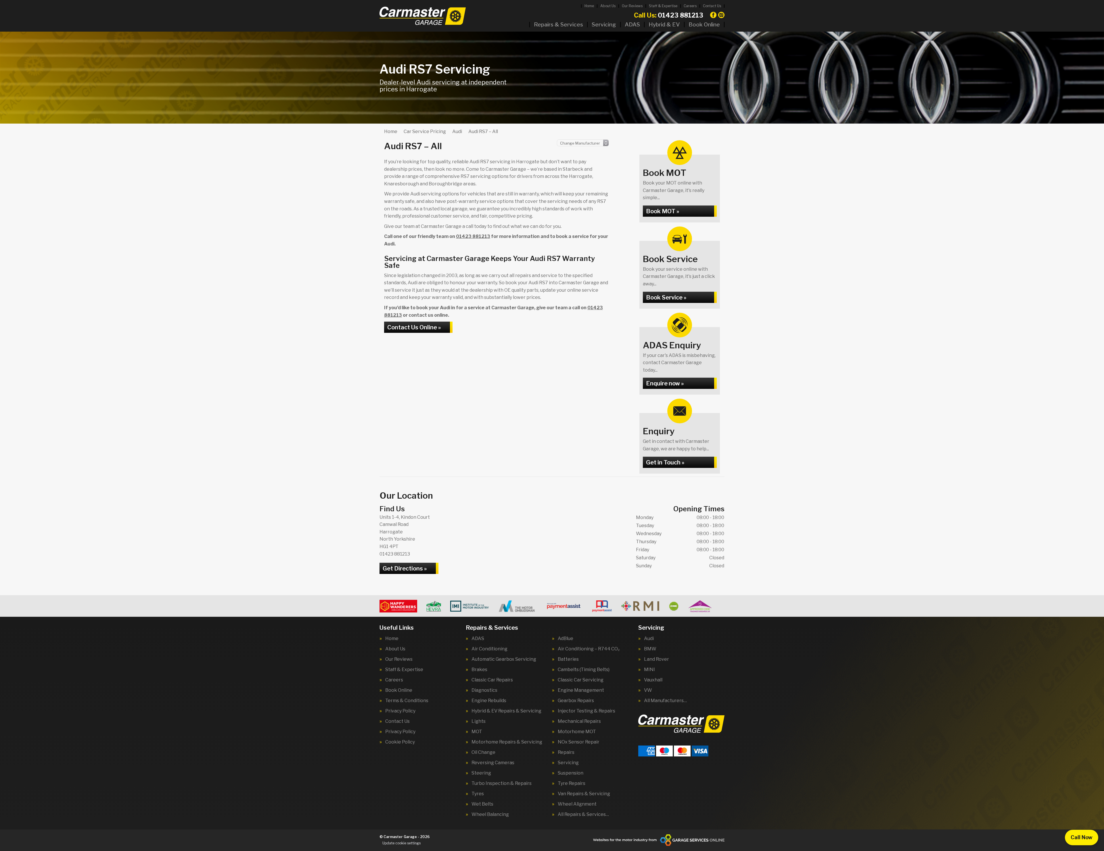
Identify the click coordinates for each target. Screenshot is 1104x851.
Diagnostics (484, 690)
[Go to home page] (422, 15)
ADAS (632, 24)
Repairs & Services (558, 24)
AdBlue (565, 638)
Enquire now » (665, 383)
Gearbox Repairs (576, 700)
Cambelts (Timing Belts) (584, 669)
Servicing (604, 24)
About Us (608, 6)
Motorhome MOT (577, 731)
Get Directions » (405, 568)
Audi (649, 638)
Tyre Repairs (571, 783)
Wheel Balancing (490, 814)
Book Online (704, 24)
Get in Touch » (665, 462)
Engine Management (581, 690)
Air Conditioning (489, 649)
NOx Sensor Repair (578, 742)
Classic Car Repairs (492, 680)
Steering (481, 773)
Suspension (570, 773)
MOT (476, 731)
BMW (650, 649)
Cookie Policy (400, 742)
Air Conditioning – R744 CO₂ (589, 649)
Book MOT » (662, 211)
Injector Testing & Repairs (586, 711)
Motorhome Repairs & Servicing (506, 742)
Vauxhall (653, 680)
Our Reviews (632, 6)
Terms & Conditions (406, 700)
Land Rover (656, 659)
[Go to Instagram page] (721, 15)
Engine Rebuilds (488, 700)
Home (589, 6)
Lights (478, 721)
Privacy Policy (400, 711)
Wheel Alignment (577, 804)
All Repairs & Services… (583, 814)
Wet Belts (482, 804)
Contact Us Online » (414, 327)
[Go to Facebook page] (713, 15)
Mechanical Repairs (579, 721)
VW (648, 690)
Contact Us (712, 6)
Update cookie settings (401, 843)
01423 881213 (668, 15)
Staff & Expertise (663, 6)
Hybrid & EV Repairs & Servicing (506, 711)
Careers (690, 6)
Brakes (479, 669)
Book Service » (666, 297)
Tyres (477, 794)
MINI (649, 669)
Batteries (568, 659)
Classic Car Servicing (580, 680)
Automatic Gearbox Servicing (503, 659)
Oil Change (483, 752)
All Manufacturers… (665, 700)
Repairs (566, 752)
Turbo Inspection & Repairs (501, 783)
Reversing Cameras (492, 762)
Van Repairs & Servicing (584, 794)
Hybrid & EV (664, 24)
